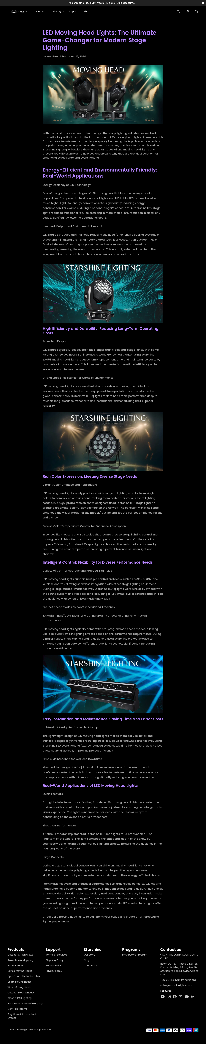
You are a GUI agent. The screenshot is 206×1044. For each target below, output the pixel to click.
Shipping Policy (54, 960)
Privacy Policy (54, 971)
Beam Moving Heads (20, 982)
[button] (196, 11)
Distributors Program (134, 954)
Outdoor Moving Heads (21, 992)
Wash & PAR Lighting (20, 998)
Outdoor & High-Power (21, 954)
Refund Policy (54, 965)
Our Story (89, 954)
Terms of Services (56, 954)
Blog (86, 960)
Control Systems (17, 1009)
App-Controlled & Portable (24, 976)
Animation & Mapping (20, 960)
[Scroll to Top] (200, 1026)
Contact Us (90, 965)
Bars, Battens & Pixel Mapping (25, 1003)
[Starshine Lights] (19, 11)
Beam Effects (16, 965)
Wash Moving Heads (19, 987)
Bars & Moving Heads (20, 971)
